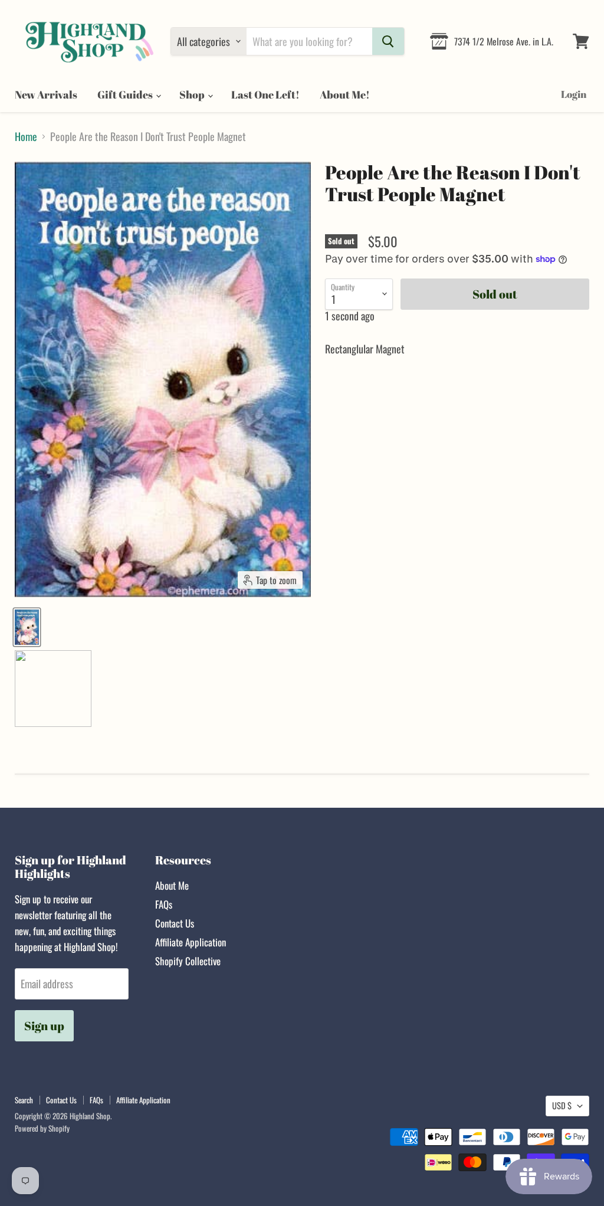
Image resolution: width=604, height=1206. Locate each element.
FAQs (163, 904)
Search (24, 1100)
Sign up (44, 1026)
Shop (192, 94)
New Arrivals (46, 94)
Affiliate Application (190, 942)
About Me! (345, 94)
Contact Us (174, 923)
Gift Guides (126, 94)
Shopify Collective (188, 960)
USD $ (562, 1105)
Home (26, 136)
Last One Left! (265, 94)
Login (573, 94)
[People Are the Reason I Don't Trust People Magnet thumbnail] (27, 627)
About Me (172, 885)
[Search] (388, 41)
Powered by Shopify (42, 1128)
